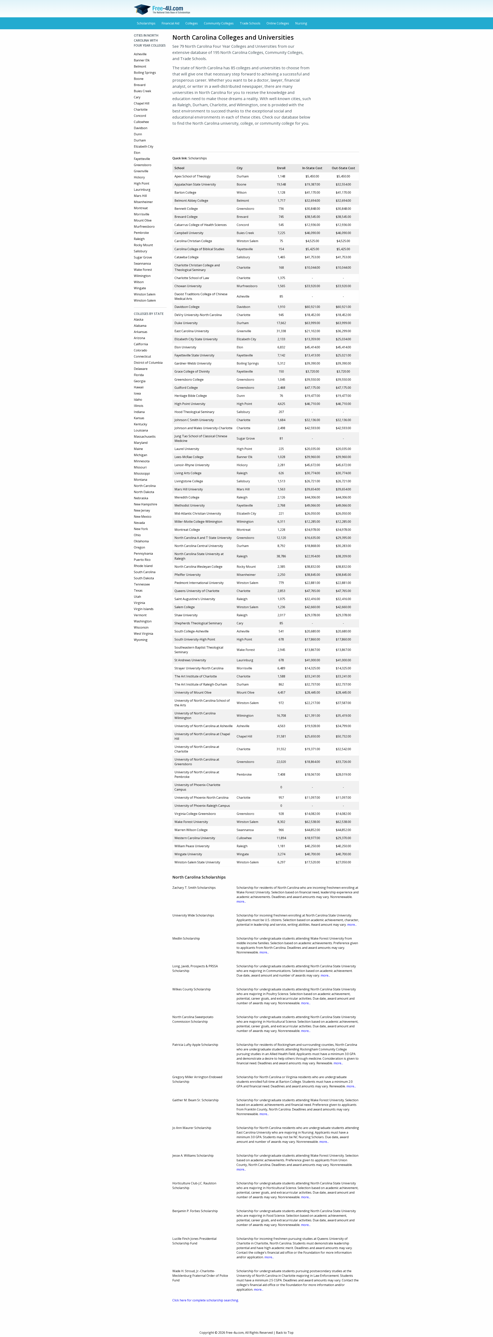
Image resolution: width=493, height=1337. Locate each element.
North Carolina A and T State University (203, 538)
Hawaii (138, 387)
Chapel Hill (141, 103)
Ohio (137, 535)
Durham (140, 140)
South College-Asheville (191, 631)
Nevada (139, 523)
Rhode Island (143, 566)
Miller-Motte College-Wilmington (198, 521)
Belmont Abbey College (191, 200)
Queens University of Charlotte (196, 591)
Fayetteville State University (194, 355)
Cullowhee (141, 122)
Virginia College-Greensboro (195, 814)
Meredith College (186, 497)
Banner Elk (142, 60)
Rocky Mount (143, 245)
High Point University (189, 404)
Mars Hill (140, 196)
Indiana (139, 412)
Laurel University (186, 449)
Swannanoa (142, 263)
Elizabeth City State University (196, 339)
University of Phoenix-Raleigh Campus (202, 806)
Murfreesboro (144, 226)
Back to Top (284, 1332)
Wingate (140, 288)
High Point (141, 183)
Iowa (137, 393)
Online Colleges (278, 23)
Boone (138, 79)
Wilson (139, 282)
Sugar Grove (143, 257)
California (141, 344)
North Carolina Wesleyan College (198, 566)
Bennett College (186, 209)
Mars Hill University (188, 489)
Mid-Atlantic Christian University (197, 513)
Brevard (139, 85)
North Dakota (144, 492)
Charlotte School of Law (191, 278)
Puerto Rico (142, 560)
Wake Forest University (191, 822)
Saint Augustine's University (194, 599)
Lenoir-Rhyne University (192, 465)
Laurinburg (142, 189)
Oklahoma (141, 541)
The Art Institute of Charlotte (195, 676)
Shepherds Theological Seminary (198, 623)
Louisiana (141, 430)
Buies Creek (142, 91)
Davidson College (187, 307)
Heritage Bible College (190, 396)
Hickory (139, 177)
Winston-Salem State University (197, 862)
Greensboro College (189, 379)
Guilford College (186, 387)
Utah (137, 597)
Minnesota (141, 461)
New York (141, 529)
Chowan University (188, 286)
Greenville (141, 171)
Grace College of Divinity (192, 371)
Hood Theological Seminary (194, 412)
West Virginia (143, 633)
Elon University (185, 347)
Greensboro (142, 165)
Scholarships (146, 23)
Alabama (140, 326)
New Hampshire (145, 504)
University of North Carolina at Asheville (203, 726)
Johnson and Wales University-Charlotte (203, 428)
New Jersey (142, 510)
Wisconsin (141, 627)
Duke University (186, 323)
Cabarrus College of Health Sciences (200, 225)
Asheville (140, 54)
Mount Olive (143, 220)
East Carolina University (191, 331)
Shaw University (186, 615)
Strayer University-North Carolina (198, 668)
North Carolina (145, 486)
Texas (138, 590)
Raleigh (139, 239)
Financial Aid (170, 23)
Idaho (138, 399)
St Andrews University (190, 660)
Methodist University (189, 505)
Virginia (139, 603)
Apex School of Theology (192, 176)
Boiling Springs (145, 72)
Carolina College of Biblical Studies (199, 249)
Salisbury (140, 251)
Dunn (138, 134)
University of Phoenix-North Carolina (201, 797)
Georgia (139, 381)
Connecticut (142, 356)
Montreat (141, 208)
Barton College (185, 192)
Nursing (301, 23)
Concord (140, 116)
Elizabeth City (143, 146)
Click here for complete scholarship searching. (205, 1300)
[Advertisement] (242, 138)
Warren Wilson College (191, 830)
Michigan (140, 455)
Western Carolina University (194, 838)
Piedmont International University (199, 583)
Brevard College (186, 217)
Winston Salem (144, 294)
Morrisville (141, 214)
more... (241, 901)
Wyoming (141, 640)
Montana (140, 479)
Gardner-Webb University (192, 363)
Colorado (140, 350)
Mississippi (142, 473)
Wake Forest (143, 270)
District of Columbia (148, 362)
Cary (137, 97)
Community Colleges (219, 23)
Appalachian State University (195, 184)
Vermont (140, 615)
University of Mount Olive (192, 692)
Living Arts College (187, 473)
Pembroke (141, 233)
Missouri (140, 467)
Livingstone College (188, 481)
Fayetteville (142, 159)
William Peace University (192, 846)
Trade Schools (250, 23)
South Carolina (144, 572)
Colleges (191, 23)
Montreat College (187, 530)
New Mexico (142, 516)
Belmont (140, 66)
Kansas (139, 418)
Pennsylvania (143, 553)
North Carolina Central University (198, 546)
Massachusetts (145, 436)
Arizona (139, 338)
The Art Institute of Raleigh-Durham (200, 684)
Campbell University (188, 233)
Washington (143, 621)
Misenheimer (143, 202)
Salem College (184, 607)
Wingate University (188, 854)
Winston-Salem (145, 300)
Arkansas (140, 332)
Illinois (138, 406)
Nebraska (141, 498)
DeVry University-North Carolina (198, 315)
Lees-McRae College (189, 457)
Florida (139, 375)
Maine (138, 449)
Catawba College (186, 257)
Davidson (140, 128)
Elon (137, 153)
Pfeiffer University (187, 575)
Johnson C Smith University (194, 420)
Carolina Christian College (193, 241)
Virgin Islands (143, 609)
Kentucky (140, 424)
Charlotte (141, 109)
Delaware (141, 369)
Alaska (138, 319)
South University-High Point (194, 639)
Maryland (141, 443)
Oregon (139, 547)
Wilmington (142, 276)
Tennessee (142, 584)
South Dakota (144, 578)
